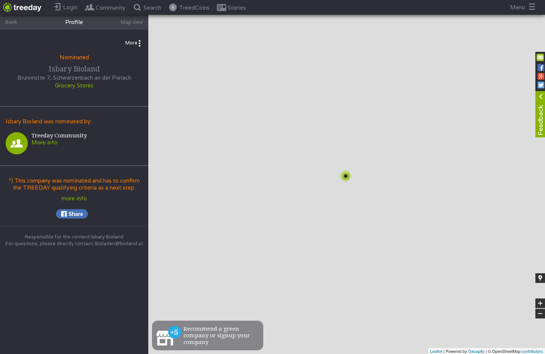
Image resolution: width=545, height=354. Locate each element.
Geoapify (476, 351)
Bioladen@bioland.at (119, 243)
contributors (532, 351)
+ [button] (540, 303)
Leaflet (436, 351)
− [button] (540, 313)
